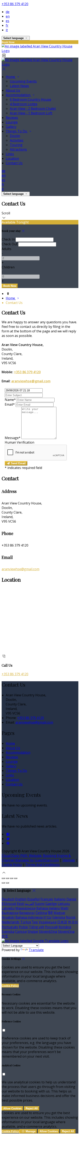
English (20, 899)
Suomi (40, 903)
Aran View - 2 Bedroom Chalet (33, 108)
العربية (29, 903)
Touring (16, 145)
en (8, 16)
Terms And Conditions (42, 864)
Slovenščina (48, 931)
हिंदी (50, 912)
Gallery (11, 126)
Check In (8, 239)
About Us (13, 90)
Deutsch (8, 899)
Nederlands (10, 922)
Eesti (20, 903)
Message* (13, 438)
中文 (5, 936)
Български (10, 912)
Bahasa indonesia (29, 917)
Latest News (19, 86)
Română (64, 927)
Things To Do (17, 131)
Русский (51, 927)
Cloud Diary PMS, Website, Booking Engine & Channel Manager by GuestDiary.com (36, 857)
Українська (47, 922)
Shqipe (32, 931)
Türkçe (25, 922)
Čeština (41, 912)
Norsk (70, 917)
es (7, 21)
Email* (10, 404)
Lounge (12, 122)
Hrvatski (8, 917)
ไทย (35, 922)
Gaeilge (51, 903)
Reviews (12, 117)
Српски (21, 931)
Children (8, 267)
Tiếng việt (36, 927)
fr (7, 25)
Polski (23, 927)
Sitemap (68, 860)
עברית (47, 917)
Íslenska (58, 917)
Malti (64, 908)
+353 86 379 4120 (15, 4)
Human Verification (19, 442)
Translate (36, 950)
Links (10, 154)
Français (46, 899)
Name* (10, 399)
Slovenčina (66, 931)
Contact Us (14, 163)
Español (33, 899)
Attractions (18, 149)
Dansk (71, 899)
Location (12, 158)
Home (11, 76)
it (7, 30)
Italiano (60, 899)
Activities (16, 140)
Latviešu (8, 908)
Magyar (59, 912)
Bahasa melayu (48, 908)
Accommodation (18, 95)
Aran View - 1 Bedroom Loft (31, 113)
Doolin (15, 135)
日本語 (62, 922)
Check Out (9, 244)
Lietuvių (64, 903)
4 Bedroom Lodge (23, 104)
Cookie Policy (12, 864)
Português (10, 927)
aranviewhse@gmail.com (30, 381)
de (7, 11)
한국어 (73, 922)
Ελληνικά (9, 903)
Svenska (8, 931)
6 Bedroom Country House (30, 99)
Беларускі (27, 912)
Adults (6, 249)
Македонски (25, 908)
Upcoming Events (23, 81)
